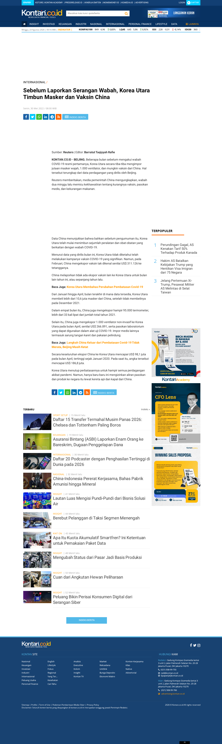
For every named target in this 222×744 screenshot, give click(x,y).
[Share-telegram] (52, 117)
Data (174, 24)
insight (34, 24)
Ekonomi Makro (107, 676)
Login (182, 2)
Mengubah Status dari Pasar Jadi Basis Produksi (97, 557)
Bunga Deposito (107, 672)
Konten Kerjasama (134, 661)
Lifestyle (161, 24)
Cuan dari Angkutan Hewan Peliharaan (88, 577)
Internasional (115, 24)
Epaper (27, 2)
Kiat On (57, 533)
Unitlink (103, 668)
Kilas (128, 665)
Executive (78, 665)
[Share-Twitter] (32, 117)
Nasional (96, 24)
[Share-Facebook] (26, 117)
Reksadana (105, 665)
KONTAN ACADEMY (54, 2)
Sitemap (25, 704)
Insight (57, 494)
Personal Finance (140, 24)
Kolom (77, 668)
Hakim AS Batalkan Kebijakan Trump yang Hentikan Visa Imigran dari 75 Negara (177, 266)
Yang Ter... (52, 676)
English (51, 661)
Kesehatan (53, 680)
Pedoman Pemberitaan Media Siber (68, 704)
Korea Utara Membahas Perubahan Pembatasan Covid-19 (105, 287)
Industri (81, 24)
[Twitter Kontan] (194, 645)
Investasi (49, 24)
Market (103, 661)
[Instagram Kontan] (198, 645)
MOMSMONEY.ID (111, 2)
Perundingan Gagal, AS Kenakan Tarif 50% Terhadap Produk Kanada (179, 249)
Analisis (77, 661)
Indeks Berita (87, 620)
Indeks (145, 409)
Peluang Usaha (29, 680)
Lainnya (194, 24)
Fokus (50, 668)
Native (129, 668)
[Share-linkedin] (45, 117)
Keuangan (65, 24)
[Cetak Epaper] (170, 16)
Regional (52, 672)
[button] (126, 13)
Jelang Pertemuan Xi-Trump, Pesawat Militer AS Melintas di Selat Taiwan (177, 286)
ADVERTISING (142, 2)
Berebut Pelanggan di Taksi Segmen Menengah (96, 518)
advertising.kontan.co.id (172, 693)
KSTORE (39, 2)
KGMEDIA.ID (127, 2)
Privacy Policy (93, 704)
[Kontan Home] (24, 24)
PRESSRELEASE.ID (73, 2)
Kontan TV (79, 676)
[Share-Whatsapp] (39, 117)
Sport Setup (60, 415)
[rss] (58, 117)
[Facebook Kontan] (191, 645)
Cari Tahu (52, 683)
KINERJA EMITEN (93, 2)
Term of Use (44, 704)
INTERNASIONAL (34, 82)
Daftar (195, 2)
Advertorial (131, 672)
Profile (34, 704)
